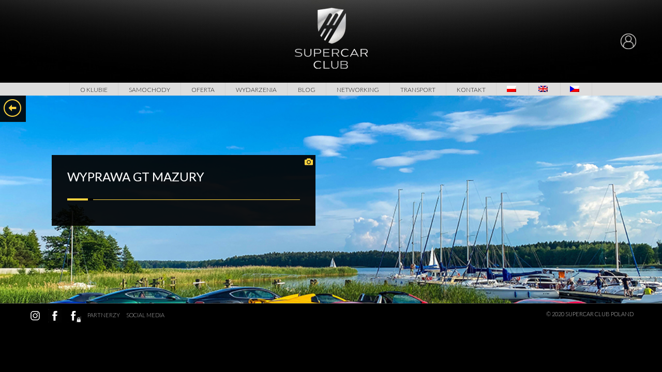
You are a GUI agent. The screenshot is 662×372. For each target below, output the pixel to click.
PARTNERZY (103, 315)
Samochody (149, 90)
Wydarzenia (256, 90)
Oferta (203, 90)
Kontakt (471, 90)
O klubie (94, 90)
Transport (417, 90)
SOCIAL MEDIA (145, 315)
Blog (306, 90)
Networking (358, 90)
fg (74, 315)
